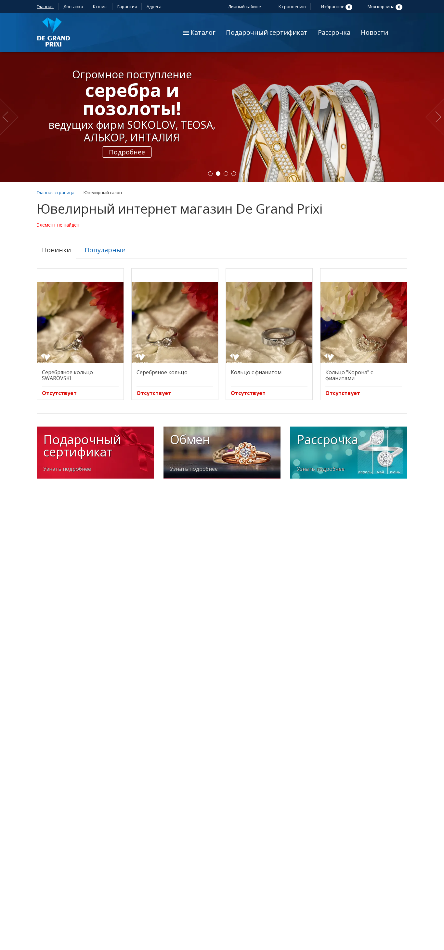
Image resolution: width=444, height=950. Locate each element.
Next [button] (435, 117)
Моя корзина (383, 6)
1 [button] (210, 173)
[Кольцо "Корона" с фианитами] (363, 322)
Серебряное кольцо (162, 372)
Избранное (335, 6)
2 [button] (218, 173)
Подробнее (127, 152)
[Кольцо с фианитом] (269, 322)
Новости (374, 32)
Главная (45, 6)
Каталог (202, 32)
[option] (222, 117)
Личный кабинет (245, 6)
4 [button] (233, 173)
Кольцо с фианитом (256, 372)
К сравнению (292, 6)
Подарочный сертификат (266, 32)
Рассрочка (334, 32)
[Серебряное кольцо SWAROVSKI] (80, 322)
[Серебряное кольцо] (175, 322)
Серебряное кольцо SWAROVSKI (67, 375)
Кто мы (100, 6)
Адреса (155, 6)
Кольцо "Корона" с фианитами (349, 375)
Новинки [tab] (56, 249)
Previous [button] (10, 117)
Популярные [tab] (105, 249)
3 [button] (226, 173)
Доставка (73, 6)
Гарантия (127, 6)
